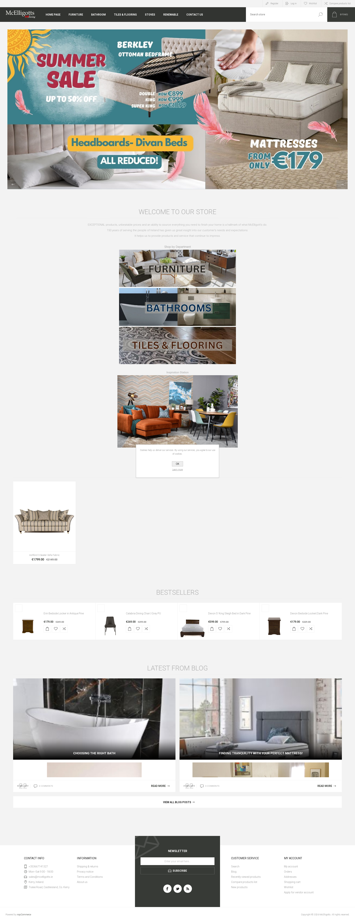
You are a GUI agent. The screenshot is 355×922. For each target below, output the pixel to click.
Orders (288, 871)
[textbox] (279, 14)
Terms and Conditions (90, 876)
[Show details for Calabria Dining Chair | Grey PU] (110, 625)
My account (291, 866)
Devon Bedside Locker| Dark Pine (309, 613)
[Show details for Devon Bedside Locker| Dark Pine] (275, 625)
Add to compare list (68, 534)
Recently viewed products (246, 876)
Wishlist (288, 887)
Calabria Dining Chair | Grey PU (143, 613)
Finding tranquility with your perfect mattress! (261, 753)
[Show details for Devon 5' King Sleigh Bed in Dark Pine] (192, 625)
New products (239, 887)
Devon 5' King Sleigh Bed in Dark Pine (229, 613)
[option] (177, 109)
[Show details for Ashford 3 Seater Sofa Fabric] (44, 522)
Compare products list (340, 3)
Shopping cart (292, 882)
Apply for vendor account (299, 892)
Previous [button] (12, 184)
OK (177, 463)
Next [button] (342, 184)
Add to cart (36, 534)
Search (320, 14)
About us (82, 882)
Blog (233, 871)
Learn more (177, 469)
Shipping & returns (87, 866)
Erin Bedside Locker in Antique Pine (64, 613)
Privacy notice (85, 871)
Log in (294, 3)
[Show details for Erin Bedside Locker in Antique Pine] (28, 625)
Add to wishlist (60, 534)
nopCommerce (24, 914)
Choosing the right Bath (94, 753)
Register (274, 3)
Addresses (290, 876)
